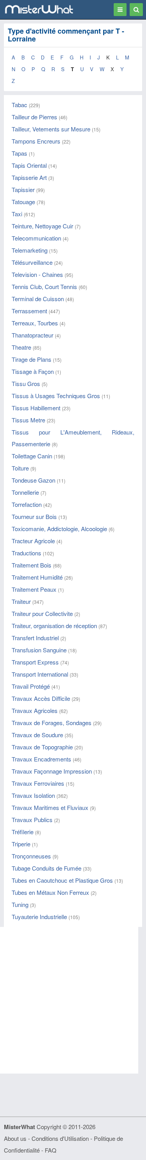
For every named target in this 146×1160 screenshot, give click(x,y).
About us (15, 1138)
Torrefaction (27, 504)
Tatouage (23, 202)
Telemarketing (29, 250)
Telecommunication (36, 238)
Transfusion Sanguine (39, 650)
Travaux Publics (32, 819)
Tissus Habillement (36, 408)
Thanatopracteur (32, 335)
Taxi (17, 214)
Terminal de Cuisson (38, 298)
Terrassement (29, 311)
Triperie (21, 844)
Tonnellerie (25, 492)
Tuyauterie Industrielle (39, 916)
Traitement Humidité (37, 577)
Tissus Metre (28, 420)
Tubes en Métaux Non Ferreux (50, 892)
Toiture (20, 468)
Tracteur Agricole (33, 541)
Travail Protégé (31, 686)
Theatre (21, 347)
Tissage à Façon (33, 371)
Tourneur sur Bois (34, 516)
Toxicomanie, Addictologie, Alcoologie (59, 528)
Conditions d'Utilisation (60, 1138)
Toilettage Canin (32, 456)
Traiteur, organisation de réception (54, 625)
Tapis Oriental (29, 165)
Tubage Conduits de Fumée (46, 868)
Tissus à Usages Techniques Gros (56, 395)
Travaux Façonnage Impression (52, 771)
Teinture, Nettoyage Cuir (42, 226)
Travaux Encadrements (41, 759)
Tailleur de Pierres (34, 117)
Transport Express (35, 662)
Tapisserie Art (29, 177)
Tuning (20, 904)
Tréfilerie (22, 832)
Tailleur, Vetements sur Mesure (51, 129)
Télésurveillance (32, 262)
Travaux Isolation (33, 795)
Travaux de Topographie (42, 747)
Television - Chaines (37, 274)
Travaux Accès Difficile (41, 698)
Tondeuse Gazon (33, 480)
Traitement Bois (31, 565)
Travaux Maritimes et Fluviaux (50, 807)
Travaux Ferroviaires (38, 783)
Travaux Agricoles (35, 710)
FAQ (50, 1150)
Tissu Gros (26, 383)
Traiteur (21, 601)
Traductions (26, 553)
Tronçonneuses (31, 856)
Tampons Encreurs (36, 141)
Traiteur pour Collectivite (42, 613)
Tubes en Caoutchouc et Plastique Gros (62, 880)
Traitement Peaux (34, 589)
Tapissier (23, 189)
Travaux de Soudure (37, 735)
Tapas (19, 153)
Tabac (19, 105)
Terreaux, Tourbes (35, 323)
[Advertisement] (73, 1000)
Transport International (40, 674)
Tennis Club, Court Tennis (44, 286)
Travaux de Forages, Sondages (51, 722)
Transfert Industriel (35, 638)
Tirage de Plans (31, 359)
